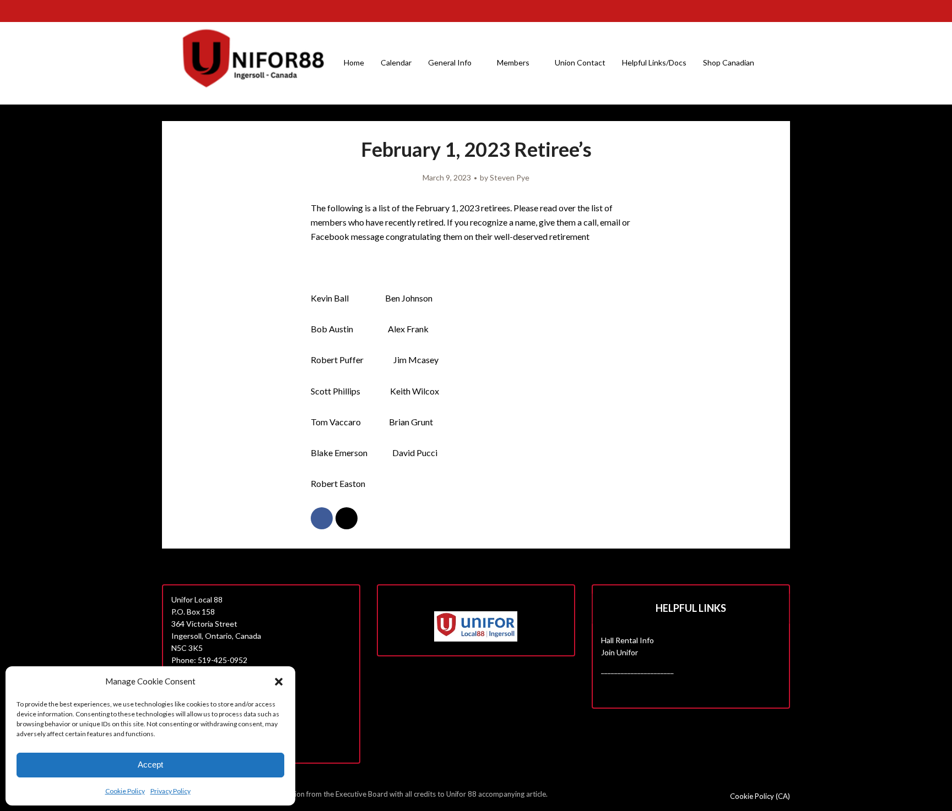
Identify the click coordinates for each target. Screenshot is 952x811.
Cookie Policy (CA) (760, 796)
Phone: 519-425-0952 (209, 660)
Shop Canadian (728, 62)
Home (354, 62)
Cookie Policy (125, 791)
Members (513, 62)
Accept (150, 764)
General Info (450, 62)
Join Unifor (619, 652)
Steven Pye (509, 177)
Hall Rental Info (627, 640)
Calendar (396, 62)
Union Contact (580, 62)
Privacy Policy (170, 791)
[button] (278, 681)
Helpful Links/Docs (654, 62)
